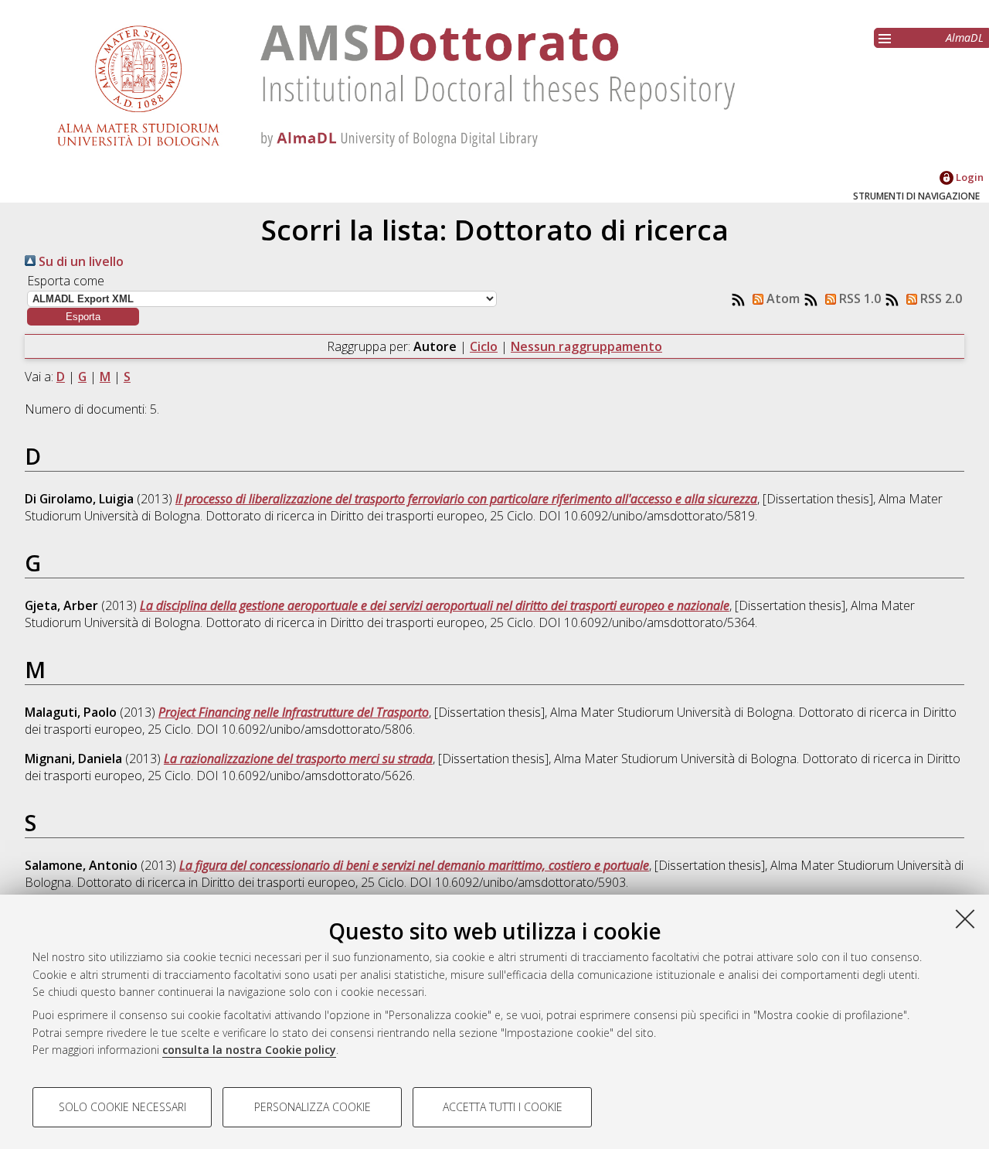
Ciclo (484, 346)
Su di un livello (80, 261)
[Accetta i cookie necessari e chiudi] (965, 918)
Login (968, 177)
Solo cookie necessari (122, 1107)
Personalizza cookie (312, 1107)
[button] (83, 317)
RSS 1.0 (858, 298)
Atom (781, 298)
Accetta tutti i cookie (502, 1107)
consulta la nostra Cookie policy (249, 1049)
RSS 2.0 (939, 298)
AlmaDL (965, 37)
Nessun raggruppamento (586, 346)
